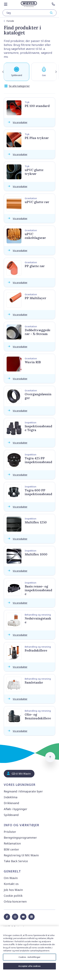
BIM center (11, 849)
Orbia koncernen (15, 901)
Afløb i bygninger (15, 809)
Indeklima (10, 797)
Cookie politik (13, 896)
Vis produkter (20, 122)
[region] (29, 949)
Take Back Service (16, 861)
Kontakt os (11, 884)
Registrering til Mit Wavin (21, 855)
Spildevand (11, 815)
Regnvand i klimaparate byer (23, 791)
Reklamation (12, 843)
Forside (10, 20)
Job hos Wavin (13, 890)
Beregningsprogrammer (20, 837)
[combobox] (29, 12)
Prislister (10, 832)
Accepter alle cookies (29, 966)
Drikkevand (11, 803)
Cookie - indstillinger (29, 957)
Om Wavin (11, 878)
